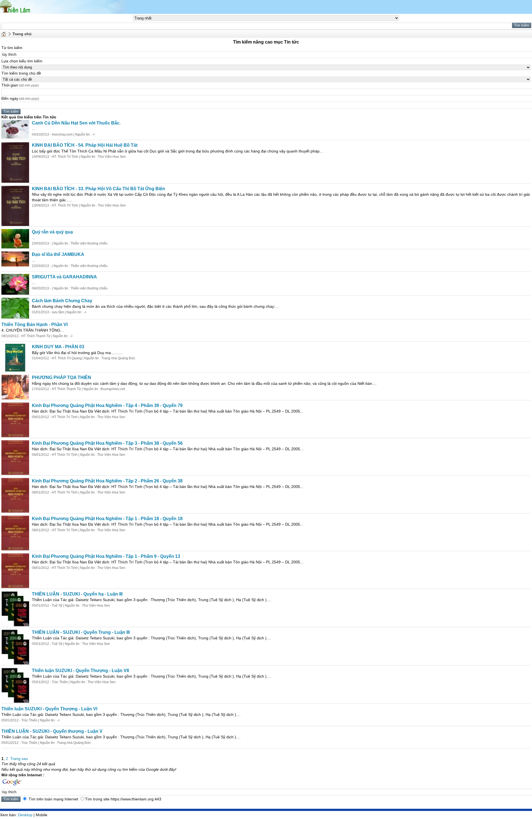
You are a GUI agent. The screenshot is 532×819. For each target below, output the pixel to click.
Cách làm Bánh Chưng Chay (62, 300)
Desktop (25, 815)
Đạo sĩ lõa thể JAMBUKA (58, 254)
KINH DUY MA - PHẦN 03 (58, 346)
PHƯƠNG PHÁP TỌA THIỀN (61, 377)
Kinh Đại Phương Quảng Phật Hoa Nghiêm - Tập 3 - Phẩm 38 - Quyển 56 (107, 443)
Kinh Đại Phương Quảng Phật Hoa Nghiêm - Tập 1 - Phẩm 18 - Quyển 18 (107, 518)
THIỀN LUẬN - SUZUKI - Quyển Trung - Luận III (81, 632)
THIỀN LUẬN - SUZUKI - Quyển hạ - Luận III (77, 594)
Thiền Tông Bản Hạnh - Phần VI (34, 324)
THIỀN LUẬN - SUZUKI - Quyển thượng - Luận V (52, 731)
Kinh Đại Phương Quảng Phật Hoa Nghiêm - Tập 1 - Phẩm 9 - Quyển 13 (106, 556)
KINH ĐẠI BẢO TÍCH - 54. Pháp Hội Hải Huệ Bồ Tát (84, 145)
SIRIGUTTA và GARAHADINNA (64, 276)
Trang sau (19, 758)
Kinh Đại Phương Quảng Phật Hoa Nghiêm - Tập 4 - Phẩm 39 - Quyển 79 (107, 405)
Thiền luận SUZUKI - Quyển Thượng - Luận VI (49, 708)
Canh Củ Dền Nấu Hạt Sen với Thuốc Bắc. (76, 123)
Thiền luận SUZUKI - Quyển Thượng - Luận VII (80, 670)
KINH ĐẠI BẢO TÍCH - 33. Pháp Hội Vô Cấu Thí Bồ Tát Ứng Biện (98, 188)
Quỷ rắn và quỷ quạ (52, 232)
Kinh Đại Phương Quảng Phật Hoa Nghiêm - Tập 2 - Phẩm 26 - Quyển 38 (107, 481)
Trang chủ (22, 34)
